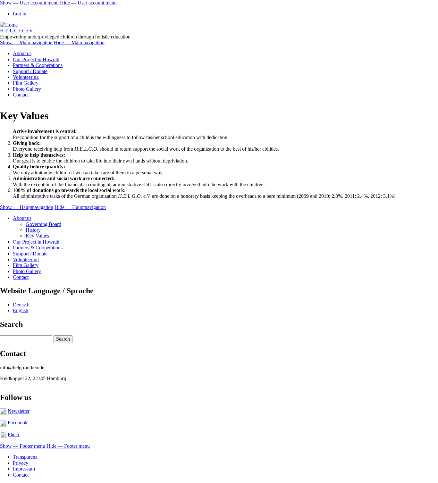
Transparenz (25, 457)
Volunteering (26, 77)
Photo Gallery (27, 89)
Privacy (20, 463)
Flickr (14, 434)
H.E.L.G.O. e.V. (17, 30)
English (20, 310)
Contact (21, 94)
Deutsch (21, 304)
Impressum (24, 468)
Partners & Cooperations (38, 65)
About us (22, 53)
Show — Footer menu (22, 446)
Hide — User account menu (88, 2)
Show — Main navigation (26, 42)
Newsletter (18, 411)
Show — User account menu (29, 2)
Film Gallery (25, 83)
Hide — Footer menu (68, 446)
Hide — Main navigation (79, 42)
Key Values (37, 235)
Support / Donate (30, 71)
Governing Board (43, 224)
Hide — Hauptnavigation (80, 207)
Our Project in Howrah (36, 59)
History (33, 230)
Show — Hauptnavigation (26, 207)
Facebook (18, 422)
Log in (19, 13)
